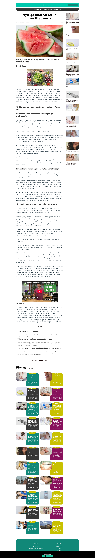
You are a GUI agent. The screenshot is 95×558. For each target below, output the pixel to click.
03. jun (32, 432)
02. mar (32, 492)
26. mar (56, 477)
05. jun (56, 418)
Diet (62, 22)
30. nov (56, 506)
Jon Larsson (29, 22)
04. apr (32, 477)
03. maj (56, 432)
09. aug (32, 373)
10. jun (32, 418)
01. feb (56, 492)
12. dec (32, 506)
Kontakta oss (57, 9)
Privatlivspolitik (49, 556)
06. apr (56, 462)
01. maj (32, 462)
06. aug (56, 373)
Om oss (45, 9)
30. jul (32, 388)
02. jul (56, 403)
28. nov (32, 521)
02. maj (56, 447)
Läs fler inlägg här (39, 361)
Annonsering (38, 9)
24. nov (56, 521)
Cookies (50, 9)
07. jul (32, 403)
